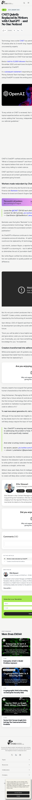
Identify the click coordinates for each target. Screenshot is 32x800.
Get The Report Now (16, 441)
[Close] (27, 358)
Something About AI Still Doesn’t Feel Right (15, 362)
